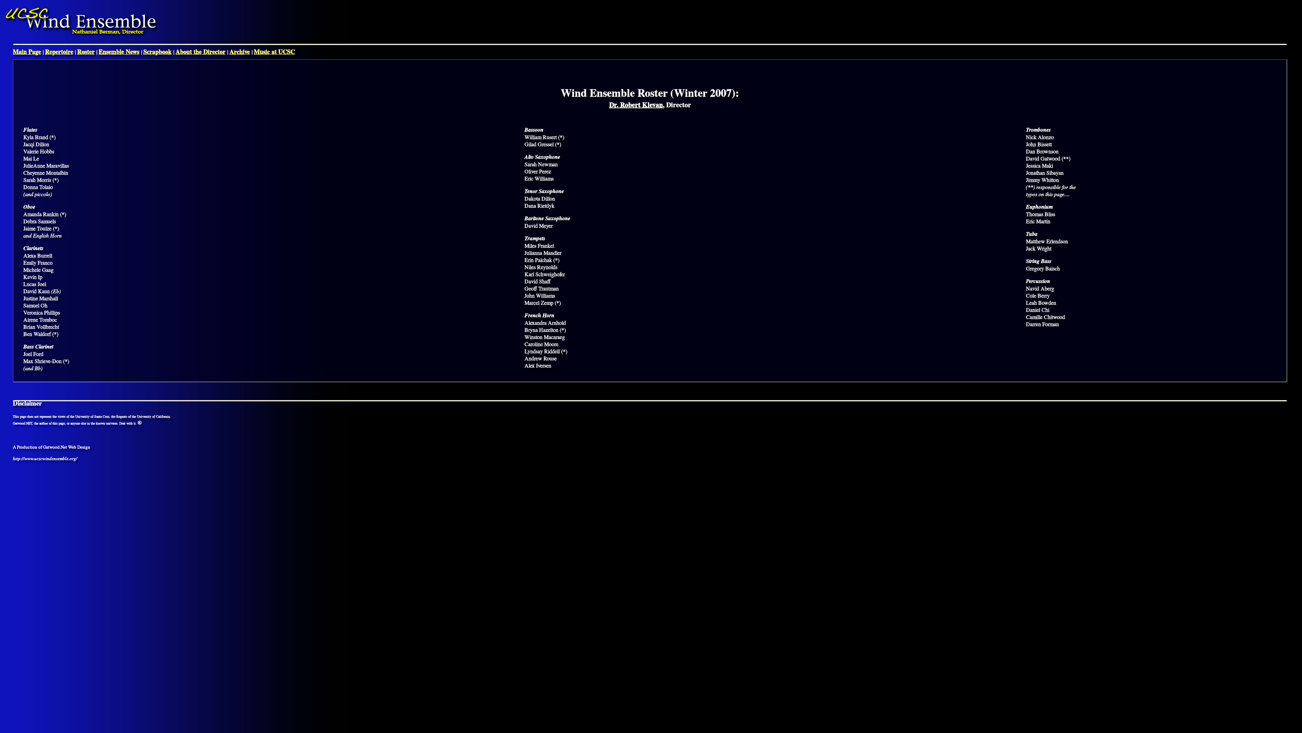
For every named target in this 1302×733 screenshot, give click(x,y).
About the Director (200, 51)
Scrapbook (157, 51)
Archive (240, 51)
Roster (86, 51)
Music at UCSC (274, 51)
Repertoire (59, 51)
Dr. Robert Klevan (636, 105)
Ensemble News (119, 51)
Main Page (27, 51)
